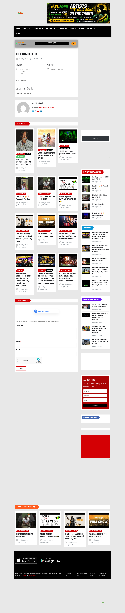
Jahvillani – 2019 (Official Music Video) (99, 196)
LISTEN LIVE (27, 29)
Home (18, 29)
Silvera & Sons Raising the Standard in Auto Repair (99, 305)
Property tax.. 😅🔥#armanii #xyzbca (98, 214)
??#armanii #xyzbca (98, 204)
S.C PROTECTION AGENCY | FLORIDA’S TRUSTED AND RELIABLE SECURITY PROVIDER (99, 330)
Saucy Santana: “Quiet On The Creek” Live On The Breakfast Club (67, 236)
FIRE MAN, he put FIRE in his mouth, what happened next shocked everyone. (67, 277)
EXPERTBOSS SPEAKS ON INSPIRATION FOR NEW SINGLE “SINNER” (24, 162)
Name (18, 341)
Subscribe (95, 405)
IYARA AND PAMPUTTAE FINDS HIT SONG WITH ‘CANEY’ (46, 156)
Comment (19, 326)
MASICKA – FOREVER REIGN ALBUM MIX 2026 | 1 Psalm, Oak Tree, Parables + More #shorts (100, 284)
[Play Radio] (73, 44)
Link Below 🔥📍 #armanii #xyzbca (23, 198)
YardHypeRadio (23, 59)
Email (18, 350)
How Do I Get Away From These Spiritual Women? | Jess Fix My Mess (24, 237)
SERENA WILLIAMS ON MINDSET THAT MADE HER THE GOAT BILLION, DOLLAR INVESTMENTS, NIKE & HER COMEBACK (46, 278)
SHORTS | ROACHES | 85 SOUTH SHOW (46, 198)
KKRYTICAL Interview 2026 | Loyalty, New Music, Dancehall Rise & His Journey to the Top (100, 249)
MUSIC (72, 29)
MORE (18, 34)
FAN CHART (63, 29)
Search (95, 138)
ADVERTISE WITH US (102, 574)
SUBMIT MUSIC (38, 29)
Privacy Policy (92, 574)
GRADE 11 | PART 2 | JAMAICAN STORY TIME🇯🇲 (67, 199)
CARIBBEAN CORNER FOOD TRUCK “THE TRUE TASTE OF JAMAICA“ (100, 342)
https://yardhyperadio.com (46, 107)
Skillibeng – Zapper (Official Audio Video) (67, 152)
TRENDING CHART (51, 29)
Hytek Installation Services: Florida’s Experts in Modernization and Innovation (100, 316)
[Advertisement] (96, 446)
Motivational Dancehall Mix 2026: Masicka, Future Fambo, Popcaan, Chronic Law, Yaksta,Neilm (23, 279)
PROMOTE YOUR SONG (86, 29)
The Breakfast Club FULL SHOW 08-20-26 (45, 235)
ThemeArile (32, 576)
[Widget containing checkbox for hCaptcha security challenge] (29, 360)
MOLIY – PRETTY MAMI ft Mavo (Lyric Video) (99, 260)
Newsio (23, 576)
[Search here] (109, 28)
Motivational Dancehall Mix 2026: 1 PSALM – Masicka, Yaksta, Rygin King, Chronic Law (100, 271)
